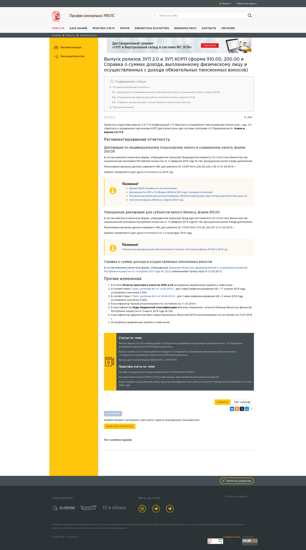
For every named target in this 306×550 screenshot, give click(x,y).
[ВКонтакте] (232, 409)
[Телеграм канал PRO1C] (156, 509)
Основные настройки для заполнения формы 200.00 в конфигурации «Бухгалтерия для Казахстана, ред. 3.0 (187, 195)
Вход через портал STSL (119, 426)
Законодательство (72, 56)
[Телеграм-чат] (170, 509)
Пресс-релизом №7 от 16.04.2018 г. (153, 288)
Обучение (228, 28)
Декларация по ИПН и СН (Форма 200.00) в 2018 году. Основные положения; (171, 192)
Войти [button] (225, 3)
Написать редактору (238, 480)
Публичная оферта (247, 3)
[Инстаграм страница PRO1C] (142, 509)
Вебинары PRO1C (185, 28)
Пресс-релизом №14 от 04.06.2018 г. (154, 296)
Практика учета (103, 28)
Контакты (209, 28)
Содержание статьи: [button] (130, 81)
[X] (242, 409)
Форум (125, 28)
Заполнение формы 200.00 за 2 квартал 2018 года (156, 199)
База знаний (78, 28)
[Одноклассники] (237, 409)
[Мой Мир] (247, 409)
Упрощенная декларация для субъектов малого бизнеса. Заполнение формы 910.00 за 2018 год (174, 249)
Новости (58, 28)
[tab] (179, 81)
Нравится (222, 402)
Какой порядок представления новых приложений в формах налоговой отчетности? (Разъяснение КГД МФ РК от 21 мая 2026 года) (185, 383)
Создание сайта (231, 536)
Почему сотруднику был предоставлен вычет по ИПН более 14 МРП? (157, 372)
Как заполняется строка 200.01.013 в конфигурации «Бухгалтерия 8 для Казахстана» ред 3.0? (169, 376)
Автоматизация (70, 47)
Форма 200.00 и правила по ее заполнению (153, 188)
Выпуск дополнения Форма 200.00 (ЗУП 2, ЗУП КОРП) (148, 359)
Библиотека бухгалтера (152, 28)
